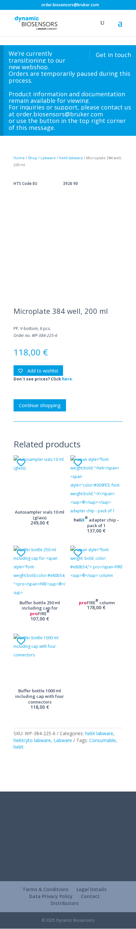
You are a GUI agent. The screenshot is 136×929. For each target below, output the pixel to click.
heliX (18, 747)
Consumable (102, 740)
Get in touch (113, 55)
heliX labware (71, 157)
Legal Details (91, 889)
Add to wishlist (42, 371)
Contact (90, 896)
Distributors (65, 903)
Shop (32, 157)
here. (67, 379)
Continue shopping (40, 405)
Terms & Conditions (45, 889)
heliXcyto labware (32, 740)
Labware (48, 157)
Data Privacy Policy (51, 896)
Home (19, 157)
